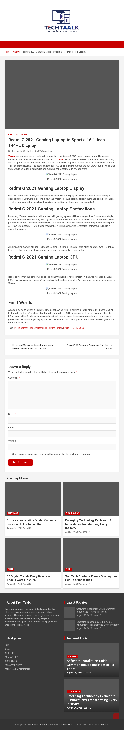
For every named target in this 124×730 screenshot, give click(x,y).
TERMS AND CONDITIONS (17, 669)
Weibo (60, 159)
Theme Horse (67, 724)
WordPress (103, 724)
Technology (72, 513)
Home (8, 645)
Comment (14, 377)
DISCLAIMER (11, 661)
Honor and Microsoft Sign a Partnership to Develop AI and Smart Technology (33, 347)
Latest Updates (76, 602)
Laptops (13, 134)
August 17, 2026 (73, 584)
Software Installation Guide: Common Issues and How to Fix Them (31, 522)
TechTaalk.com (39, 724)
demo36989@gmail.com (41, 151)
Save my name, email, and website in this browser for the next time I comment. (51, 454)
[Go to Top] (116, 716)
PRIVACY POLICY (13, 665)
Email (11, 427)
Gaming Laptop (55, 328)
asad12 (27, 528)
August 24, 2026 (73, 532)
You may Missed (18, 478)
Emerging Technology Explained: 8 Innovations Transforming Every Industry (88, 524)
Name (12, 414)
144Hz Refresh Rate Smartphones (30, 328)
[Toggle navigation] (8, 44)
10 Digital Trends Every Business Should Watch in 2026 (28, 578)
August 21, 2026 (14, 584)
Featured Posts (77, 638)
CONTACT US (11, 657)
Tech (10, 569)
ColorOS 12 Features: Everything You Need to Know (89, 347)
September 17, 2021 (18, 151)
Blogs (7, 649)
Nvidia (66, 328)
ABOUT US (10, 653)
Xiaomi (23, 134)
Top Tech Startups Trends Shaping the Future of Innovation (91, 578)
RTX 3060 (79, 328)
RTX (72, 328)
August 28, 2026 (14, 528)
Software (13, 513)
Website (12, 440)
